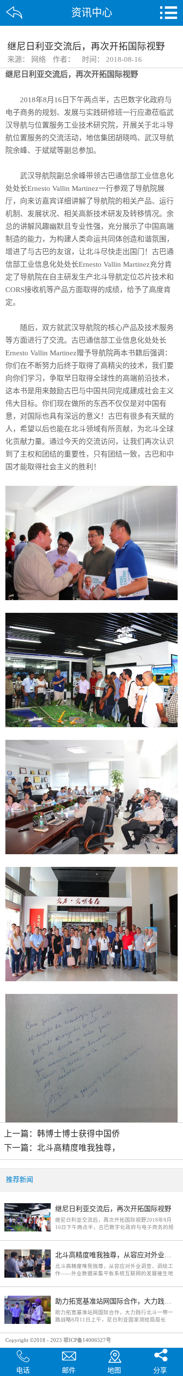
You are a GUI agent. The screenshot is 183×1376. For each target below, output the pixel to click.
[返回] (14, 13)
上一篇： (62, 1133)
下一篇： (62, 1148)
